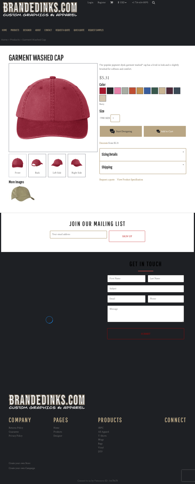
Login (90, 2)
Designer (58, 436)
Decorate (103, 143)
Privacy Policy (15, 436)
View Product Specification (130, 179)
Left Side (57, 172)
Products (15, 39)
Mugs (101, 439)
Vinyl (101, 447)
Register (102, 2)
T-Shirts (102, 436)
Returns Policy (16, 428)
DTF (100, 451)
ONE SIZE (105, 118)
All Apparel (103, 432)
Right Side (77, 172)
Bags (100, 443)
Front (17, 172)
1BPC (100, 428)
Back (37, 172)
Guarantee (14, 432)
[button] (123, 2)
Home (4, 39)
